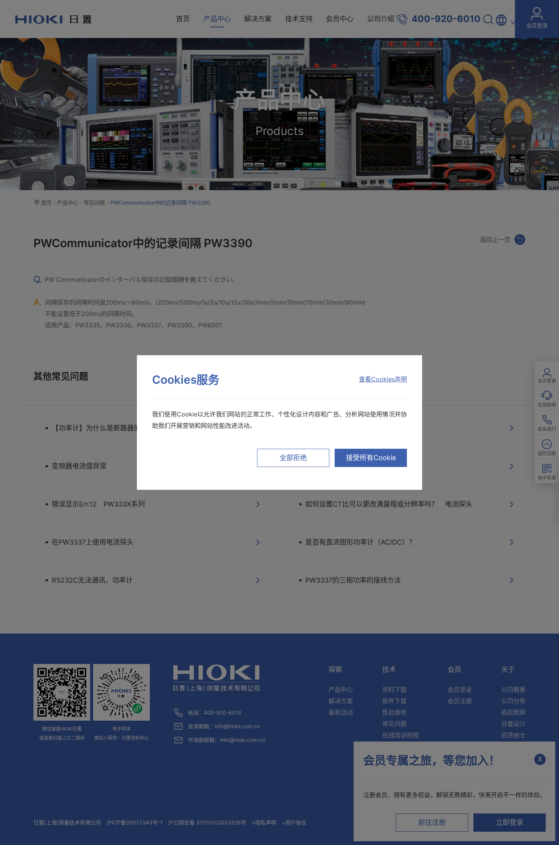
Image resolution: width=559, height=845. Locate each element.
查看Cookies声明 (383, 379)
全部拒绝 (293, 458)
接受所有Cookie (371, 458)
